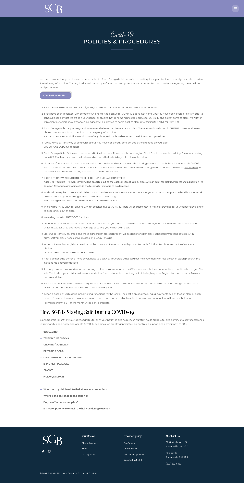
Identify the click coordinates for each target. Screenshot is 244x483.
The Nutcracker (90, 443)
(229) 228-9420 (173, 463)
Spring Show (88, 454)
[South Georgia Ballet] (54, 12)
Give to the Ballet (133, 460)
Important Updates (134, 454)
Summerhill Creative (87, 473)
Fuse (84, 448)
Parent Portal (130, 448)
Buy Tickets (129, 443)
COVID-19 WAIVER (54, 95)
